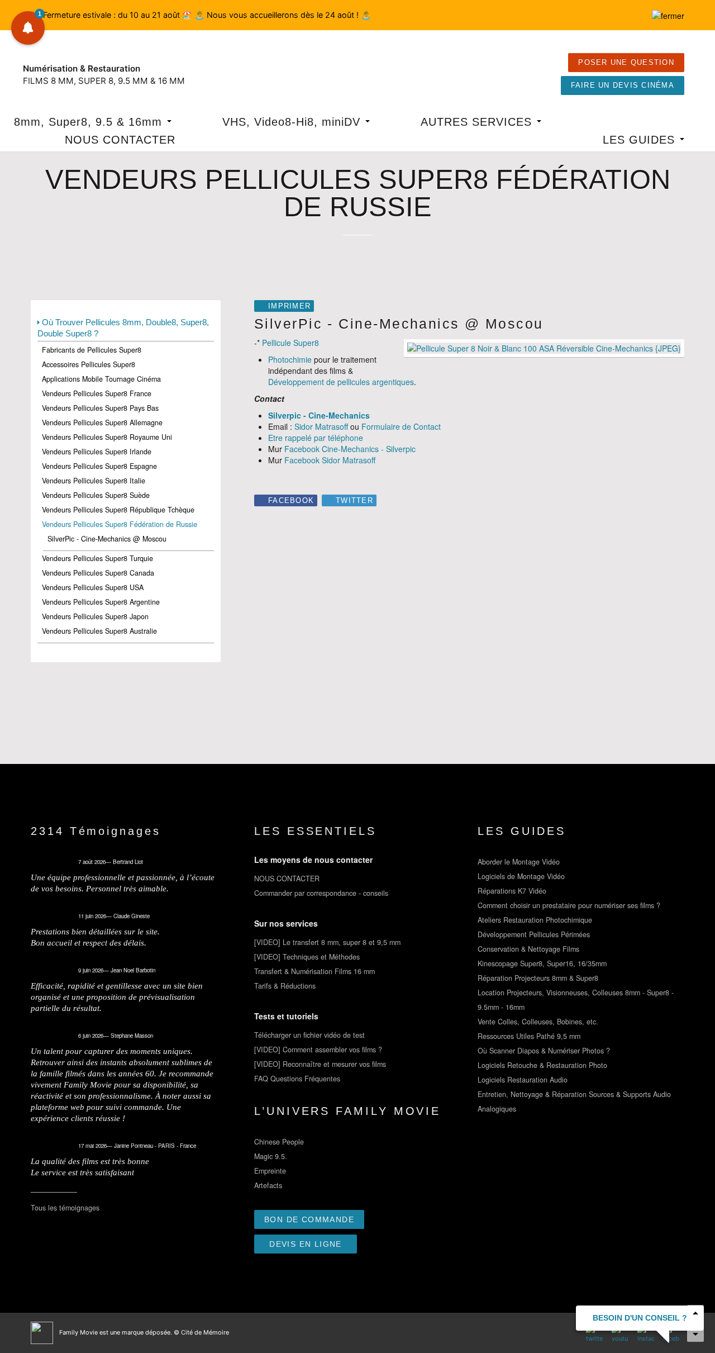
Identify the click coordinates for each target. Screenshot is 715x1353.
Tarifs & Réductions (285, 986)
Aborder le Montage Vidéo (519, 862)
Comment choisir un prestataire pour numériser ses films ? (569, 905)
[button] (28, 28)
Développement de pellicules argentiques (341, 381)
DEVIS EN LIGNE (305, 1244)
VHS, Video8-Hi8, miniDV (293, 122)
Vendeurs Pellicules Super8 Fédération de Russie (119, 524)
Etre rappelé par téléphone (315, 437)
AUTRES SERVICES (478, 122)
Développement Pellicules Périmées (534, 934)
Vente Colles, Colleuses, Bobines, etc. (538, 1022)
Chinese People (279, 1142)
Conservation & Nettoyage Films (528, 949)
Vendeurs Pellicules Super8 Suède (96, 495)
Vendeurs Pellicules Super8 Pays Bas (100, 408)
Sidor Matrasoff (321, 426)
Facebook (291, 501)
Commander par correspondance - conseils (321, 893)
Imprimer (289, 306)
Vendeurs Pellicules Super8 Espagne (99, 466)
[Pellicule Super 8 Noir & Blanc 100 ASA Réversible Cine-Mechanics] (544, 347)
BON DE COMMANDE (309, 1219)
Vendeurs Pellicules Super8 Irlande (96, 452)
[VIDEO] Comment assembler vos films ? (318, 1050)
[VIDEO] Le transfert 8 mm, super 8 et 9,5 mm (327, 942)
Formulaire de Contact (401, 426)
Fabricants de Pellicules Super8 (91, 350)
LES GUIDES (641, 140)
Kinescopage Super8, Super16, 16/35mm (542, 963)
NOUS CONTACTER (120, 140)
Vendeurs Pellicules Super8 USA (93, 587)
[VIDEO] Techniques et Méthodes (307, 957)
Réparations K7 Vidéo (512, 891)
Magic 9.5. (270, 1156)
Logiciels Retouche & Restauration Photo (542, 1065)
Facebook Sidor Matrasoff (329, 460)
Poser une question (626, 63)
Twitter (354, 501)
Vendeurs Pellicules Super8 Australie (99, 631)
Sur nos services (286, 923)
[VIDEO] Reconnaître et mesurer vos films (320, 1064)
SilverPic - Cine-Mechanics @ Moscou (106, 539)
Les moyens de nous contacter (313, 859)
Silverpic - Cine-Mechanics (319, 415)
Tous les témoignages (65, 1208)
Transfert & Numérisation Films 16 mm (314, 971)
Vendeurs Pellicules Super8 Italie (93, 481)
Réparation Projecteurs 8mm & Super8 (538, 978)
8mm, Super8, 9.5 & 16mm (90, 122)
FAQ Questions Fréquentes (297, 1079)
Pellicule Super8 (290, 342)
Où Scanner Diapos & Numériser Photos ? (544, 1051)
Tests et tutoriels (286, 1016)
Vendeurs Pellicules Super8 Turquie (97, 558)
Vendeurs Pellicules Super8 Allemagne (102, 422)
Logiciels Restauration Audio (523, 1080)
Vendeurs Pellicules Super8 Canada (98, 573)
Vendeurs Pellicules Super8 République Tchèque (118, 510)
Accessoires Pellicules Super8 (88, 364)
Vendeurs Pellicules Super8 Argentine (101, 602)
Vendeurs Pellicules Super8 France (96, 393)
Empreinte (270, 1171)
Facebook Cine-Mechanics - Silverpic (350, 448)
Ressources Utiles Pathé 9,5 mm (529, 1036)
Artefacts (268, 1185)
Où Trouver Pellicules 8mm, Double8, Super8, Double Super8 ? (123, 327)
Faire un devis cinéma (622, 85)
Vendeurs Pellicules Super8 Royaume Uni (107, 437)
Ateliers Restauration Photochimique (535, 920)
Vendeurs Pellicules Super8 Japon (95, 616)
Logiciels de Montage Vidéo (521, 876)
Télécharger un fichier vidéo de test (309, 1035)
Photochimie (290, 359)
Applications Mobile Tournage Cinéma (101, 379)
